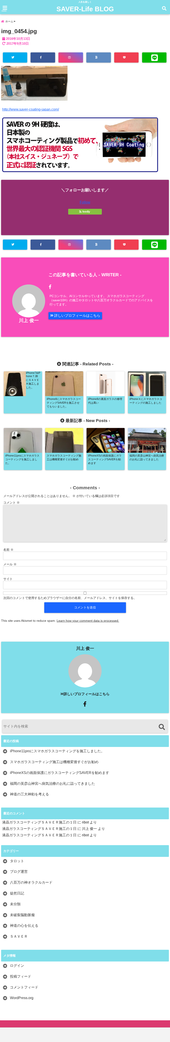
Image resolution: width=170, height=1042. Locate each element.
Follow (85, 202)
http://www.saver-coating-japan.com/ (30, 109)
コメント (11, 502)
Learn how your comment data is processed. (88, 620)
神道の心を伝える (24, 925)
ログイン (17, 965)
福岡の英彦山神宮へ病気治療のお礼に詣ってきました (52, 783)
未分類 (15, 904)
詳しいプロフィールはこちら (76, 315)
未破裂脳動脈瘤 (22, 915)
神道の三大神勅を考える (29, 794)
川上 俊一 (29, 320)
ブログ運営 (19, 871)
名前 (8, 549)
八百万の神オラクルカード (31, 882)
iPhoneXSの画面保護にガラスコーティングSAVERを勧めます (59, 773)
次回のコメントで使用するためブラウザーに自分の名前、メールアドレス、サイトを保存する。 (70, 598)
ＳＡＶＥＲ (19, 936)
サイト (8, 579)
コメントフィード (24, 987)
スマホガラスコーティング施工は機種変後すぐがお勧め (54, 762)
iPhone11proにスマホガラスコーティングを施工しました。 (57, 751)
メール (10, 564)
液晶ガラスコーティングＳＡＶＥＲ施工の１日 (39, 822)
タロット (17, 861)
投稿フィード (20, 976)
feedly (86, 211)
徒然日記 (17, 893)
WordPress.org (21, 998)
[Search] (162, 727)
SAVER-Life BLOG (85, 9)
